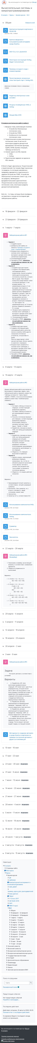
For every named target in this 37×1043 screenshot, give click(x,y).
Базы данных (13, 894)
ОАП (10, 903)
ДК (10, 878)
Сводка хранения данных (10, 1036)
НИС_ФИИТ (13, 887)
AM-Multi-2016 (14, 901)
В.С (28, 15)
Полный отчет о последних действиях (16, 1012)
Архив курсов (20, 15)
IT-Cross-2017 (14, 898)
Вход (34, 2)
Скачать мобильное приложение (12, 1039)
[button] (3, 22)
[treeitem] (18, 918)
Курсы (12, 15)
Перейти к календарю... (11, 1000)
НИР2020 (12, 880)
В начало (4, 15)
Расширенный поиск (10, 987)
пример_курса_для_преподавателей (20, 891)
